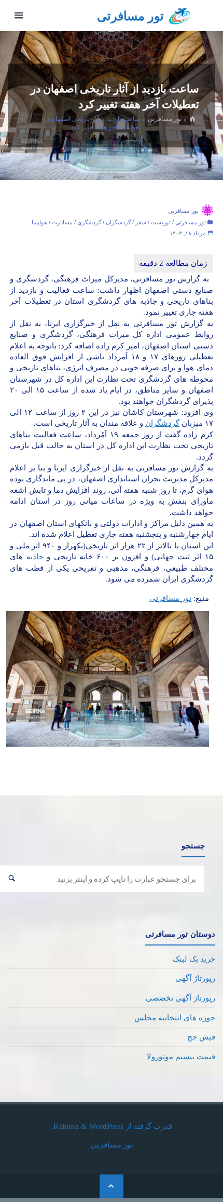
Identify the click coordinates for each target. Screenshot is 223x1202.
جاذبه (35, 556)
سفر (140, 222)
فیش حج (201, 1036)
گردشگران (118, 222)
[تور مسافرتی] (180, 15)
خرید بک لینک (194, 958)
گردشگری (89, 222)
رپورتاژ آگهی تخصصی (180, 997)
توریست (161, 222)
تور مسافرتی (130, 16)
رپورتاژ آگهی (195, 978)
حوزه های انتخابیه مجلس (174, 1017)
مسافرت (62, 222)
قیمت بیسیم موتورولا (181, 1056)
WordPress (106, 1126)
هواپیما (39, 222)
